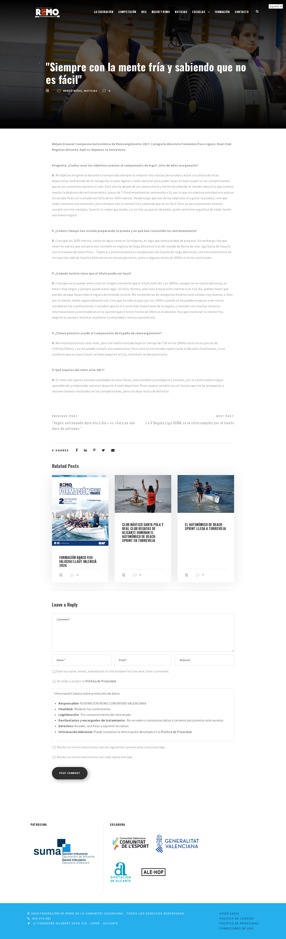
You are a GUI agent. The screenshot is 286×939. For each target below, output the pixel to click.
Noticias (181, 12)
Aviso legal (229, 913)
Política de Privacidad (239, 923)
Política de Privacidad (100, 681)
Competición (127, 12)
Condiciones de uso (236, 928)
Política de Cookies (236, 918)
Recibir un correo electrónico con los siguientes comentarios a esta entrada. (111, 747)
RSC (144, 12)
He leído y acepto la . (86, 681)
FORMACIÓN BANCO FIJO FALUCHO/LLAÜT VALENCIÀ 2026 (78, 561)
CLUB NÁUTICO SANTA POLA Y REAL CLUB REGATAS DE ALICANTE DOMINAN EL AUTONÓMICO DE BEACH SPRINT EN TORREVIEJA (142, 532)
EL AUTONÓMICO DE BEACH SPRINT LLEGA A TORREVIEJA (205, 526)
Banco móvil (72, 90)
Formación (222, 12)
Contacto (242, 12)
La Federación (103, 12)
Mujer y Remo (161, 12)
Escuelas (198, 12)
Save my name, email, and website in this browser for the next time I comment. (112, 671)
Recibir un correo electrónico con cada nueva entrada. (95, 757)
